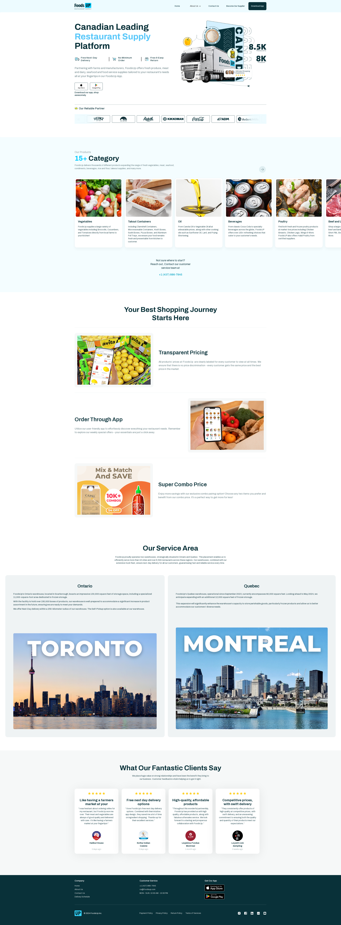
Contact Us (213, 6)
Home (177, 6)
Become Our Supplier (235, 6)
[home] (83, 6)
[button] (195, 6)
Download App (257, 6)
